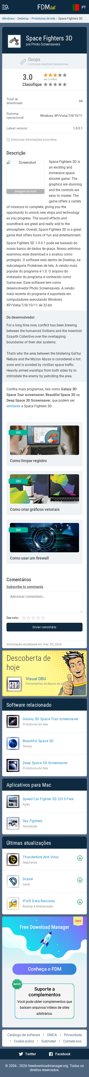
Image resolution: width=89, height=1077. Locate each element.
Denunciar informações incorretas (34, 139)
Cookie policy (24, 1041)
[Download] (80, 858)
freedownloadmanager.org (48, 1066)
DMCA (52, 1035)
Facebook (62, 1054)
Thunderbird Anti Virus (41, 857)
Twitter (30, 1054)
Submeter (48, 1041)
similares (13, 406)
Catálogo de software (23, 1035)
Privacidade (73, 1035)
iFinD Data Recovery (39, 901)
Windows (8, 18)
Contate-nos (72, 1041)
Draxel (28, 879)
